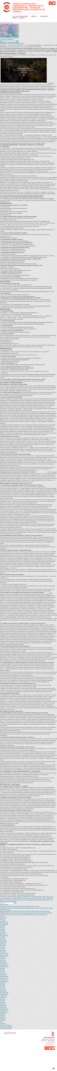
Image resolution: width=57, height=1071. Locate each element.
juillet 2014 (3, 1013)
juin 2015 (2, 999)
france (40, 898)
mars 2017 (3, 973)
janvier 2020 (3, 940)
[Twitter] (54, 3)
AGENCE (21, 18)
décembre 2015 (4, 992)
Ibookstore (52, 48)
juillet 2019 (3, 945)
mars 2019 (3, 950)
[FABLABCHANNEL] (6, 7)
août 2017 (2, 968)
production (30, 899)
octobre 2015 (3, 995)
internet (19, 899)
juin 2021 (2, 927)
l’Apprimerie (22, 53)
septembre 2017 (4, 966)
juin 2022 (2, 919)
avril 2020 (2, 939)
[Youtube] (53, 1048)
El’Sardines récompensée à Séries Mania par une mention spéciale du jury (19, 906)
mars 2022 (3, 921)
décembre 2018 (4, 953)
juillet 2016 (3, 982)
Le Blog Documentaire (9, 53)
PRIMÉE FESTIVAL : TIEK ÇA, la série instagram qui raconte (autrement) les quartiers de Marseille (26, 913)
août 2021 (2, 926)
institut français (50, 898)
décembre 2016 (4, 976)
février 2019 (3, 952)
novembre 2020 (4, 935)
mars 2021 (3, 932)
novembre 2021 (4, 924)
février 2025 (3, 917)
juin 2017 (2, 969)
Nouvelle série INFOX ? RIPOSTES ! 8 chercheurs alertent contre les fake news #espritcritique (25, 911)
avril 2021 (2, 930)
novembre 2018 (4, 955)
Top (54, 1068)
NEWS (15, 18)
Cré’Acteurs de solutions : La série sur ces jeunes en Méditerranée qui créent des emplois (23, 914)
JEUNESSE (44, 16)
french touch (46, 899)
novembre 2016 (4, 978)
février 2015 (3, 1005)
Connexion (3, 1023)
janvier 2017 (3, 974)
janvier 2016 (3, 991)
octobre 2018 (3, 956)
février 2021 (3, 934)
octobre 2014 (3, 1010)
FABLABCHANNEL (37, 896)
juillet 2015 (3, 997)
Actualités (19, 896)
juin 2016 (2, 984)
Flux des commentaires (6, 1026)
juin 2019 (2, 947)
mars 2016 (3, 989)
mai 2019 (2, 948)
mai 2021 (2, 929)
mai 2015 (2, 1000)
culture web (24, 899)
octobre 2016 (3, 979)
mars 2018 (3, 960)
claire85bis (13, 901)
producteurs (35, 898)
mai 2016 (2, 986)
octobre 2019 (3, 942)
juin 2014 (2, 1015)
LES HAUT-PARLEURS (20, 16)
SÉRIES (34, 16)
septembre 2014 (4, 1012)
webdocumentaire (17, 898)
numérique (9, 899)
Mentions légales (50, 1044)
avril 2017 (2, 971)
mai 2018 (2, 958)
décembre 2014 (4, 1008)
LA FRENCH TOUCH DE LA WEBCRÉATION (12, 43)
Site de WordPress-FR (6, 1028)
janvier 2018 (3, 963)
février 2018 (3, 961)
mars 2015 (3, 1004)
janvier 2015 (3, 1007)
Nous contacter (50, 1042)
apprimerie (3, 899)
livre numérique (38, 899)
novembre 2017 (4, 965)
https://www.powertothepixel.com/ (26, 895)
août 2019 (2, 943)
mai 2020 (2, 937)
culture (14, 899)
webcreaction (46, 896)
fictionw (24, 898)
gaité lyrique (8, 898)
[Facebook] (50, 3)
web (44, 898)
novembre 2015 (4, 994)
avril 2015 (2, 1002)
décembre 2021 (4, 922)
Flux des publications (5, 1025)
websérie (29, 898)
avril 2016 (2, 987)
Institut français (12, 50)
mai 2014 (2, 1017)
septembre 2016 (4, 981)
